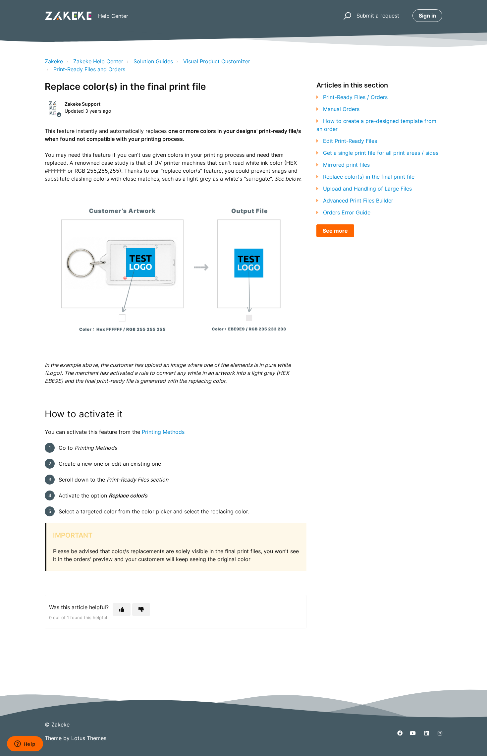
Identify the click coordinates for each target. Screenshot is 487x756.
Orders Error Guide (346, 212)
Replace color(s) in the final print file (368, 176)
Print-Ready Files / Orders (355, 97)
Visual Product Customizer (216, 61)
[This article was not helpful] (141, 609)
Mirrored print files (346, 164)
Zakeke (54, 61)
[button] (346, 16)
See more (335, 230)
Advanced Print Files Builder (358, 200)
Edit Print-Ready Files (350, 141)
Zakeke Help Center (98, 61)
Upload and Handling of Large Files (367, 188)
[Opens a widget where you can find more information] (25, 744)
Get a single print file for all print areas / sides (380, 152)
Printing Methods (163, 432)
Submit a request (377, 15)
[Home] (68, 16)
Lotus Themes (88, 738)
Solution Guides (153, 61)
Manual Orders (341, 109)
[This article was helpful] (122, 609)
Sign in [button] (427, 15)
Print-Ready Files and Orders (89, 69)
